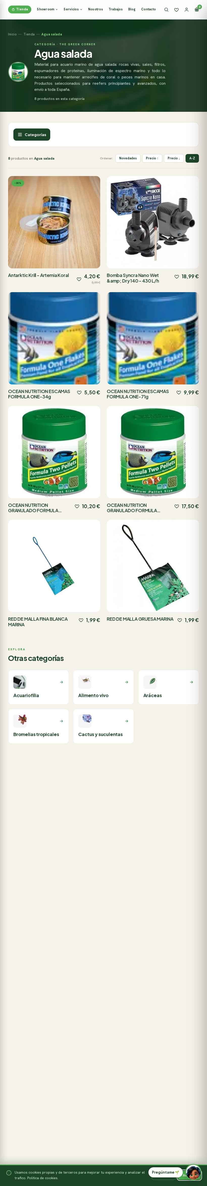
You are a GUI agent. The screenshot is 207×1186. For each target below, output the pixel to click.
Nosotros (95, 9)
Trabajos (116, 9)
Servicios (71, 9)
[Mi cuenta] (186, 9)
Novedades (128, 158)
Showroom (45, 9)
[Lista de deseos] (176, 9)
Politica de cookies (42, 1178)
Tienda (22, 9)
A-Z (192, 158)
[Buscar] (166, 9)
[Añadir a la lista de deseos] (79, 279)
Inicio (12, 34)
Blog (132, 9)
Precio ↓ (174, 158)
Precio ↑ (152, 158)
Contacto (148, 9)
